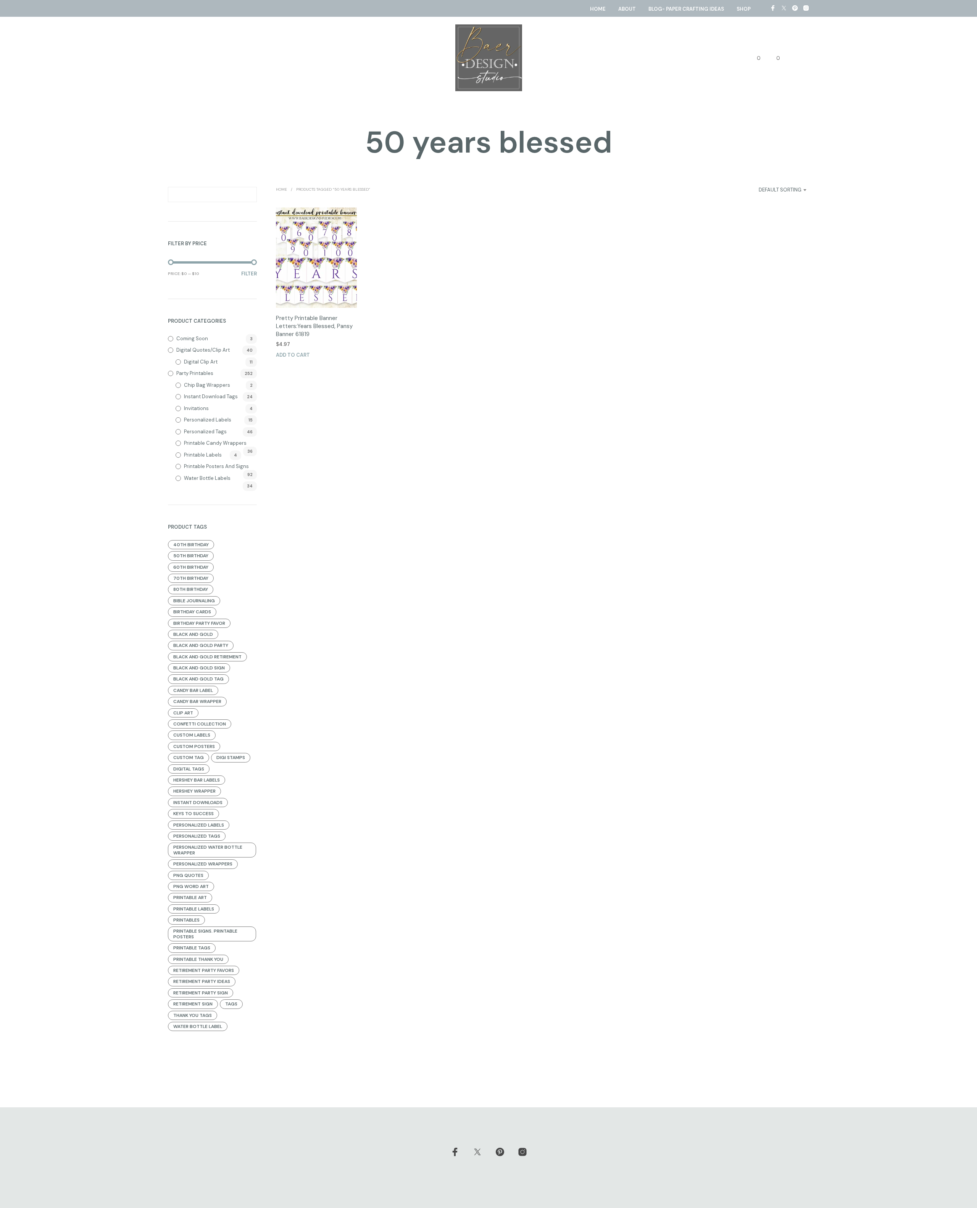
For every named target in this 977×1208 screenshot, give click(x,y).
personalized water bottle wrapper (207, 850)
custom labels (191, 735)
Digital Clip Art (201, 362)
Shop (744, 9)
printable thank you (198, 959)
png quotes (188, 875)
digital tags (188, 769)
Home (598, 9)
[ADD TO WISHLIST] (316, 293)
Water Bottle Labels (207, 478)
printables (186, 920)
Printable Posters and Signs (216, 466)
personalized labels (198, 825)
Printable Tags (191, 948)
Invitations (196, 408)
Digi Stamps (230, 757)
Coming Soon (192, 338)
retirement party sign (200, 993)
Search (249, 194)
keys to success (193, 814)
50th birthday (190, 556)
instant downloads (197, 802)
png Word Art (191, 886)
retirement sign (193, 1004)
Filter (249, 273)
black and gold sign (199, 668)
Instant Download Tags (211, 396)
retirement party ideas (201, 981)
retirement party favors (203, 970)
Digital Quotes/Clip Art (203, 350)
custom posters (194, 746)
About (627, 9)
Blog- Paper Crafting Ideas (686, 9)
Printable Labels (203, 455)
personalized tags (196, 836)
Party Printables (194, 373)
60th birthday (190, 567)
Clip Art (183, 713)
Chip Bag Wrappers (207, 385)
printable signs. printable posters (205, 933)
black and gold (193, 634)
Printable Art (190, 897)
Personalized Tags (205, 431)
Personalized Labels (207, 420)
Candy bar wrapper (197, 701)
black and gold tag (198, 679)
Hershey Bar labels (196, 780)
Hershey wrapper (194, 791)
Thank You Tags (192, 1015)
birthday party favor (199, 623)
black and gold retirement (207, 657)
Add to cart (293, 355)
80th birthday (190, 589)
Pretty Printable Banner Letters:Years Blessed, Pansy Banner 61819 (314, 326)
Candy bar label (193, 690)
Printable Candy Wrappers (215, 443)
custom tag (188, 757)
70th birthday (190, 578)
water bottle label (197, 1026)
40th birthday (191, 545)
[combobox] (771, 190)
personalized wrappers (202, 864)
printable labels (193, 909)
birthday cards (192, 612)
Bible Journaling (194, 601)
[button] (754, 58)
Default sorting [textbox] (780, 190)
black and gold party (200, 645)
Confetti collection (199, 724)
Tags (231, 1004)
